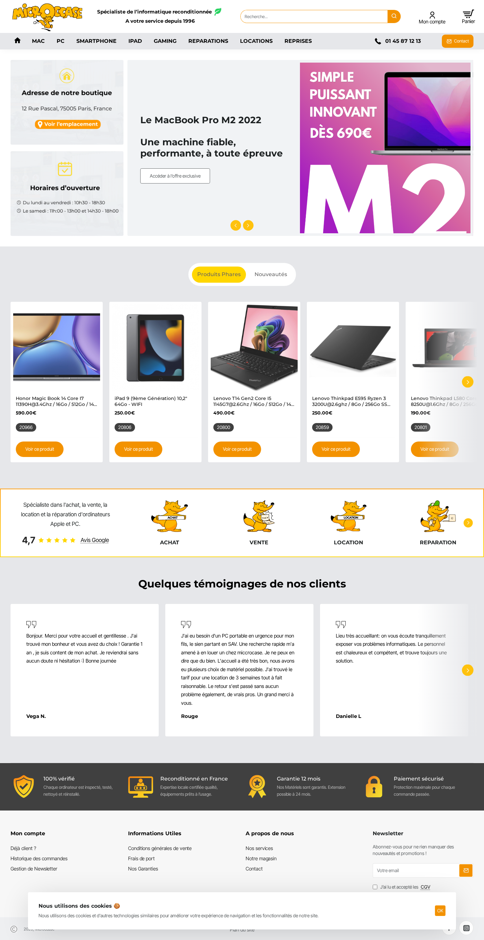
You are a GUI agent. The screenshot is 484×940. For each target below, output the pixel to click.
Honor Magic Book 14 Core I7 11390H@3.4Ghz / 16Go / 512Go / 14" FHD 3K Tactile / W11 (55, 401)
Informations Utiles (154, 833)
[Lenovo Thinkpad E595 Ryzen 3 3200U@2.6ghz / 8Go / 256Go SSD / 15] (352, 347)
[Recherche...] (394, 16)
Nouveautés (271, 274)
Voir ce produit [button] (39, 449)
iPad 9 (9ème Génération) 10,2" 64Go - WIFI (151, 401)
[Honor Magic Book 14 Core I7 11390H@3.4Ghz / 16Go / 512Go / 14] (56, 347)
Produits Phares (219, 274)
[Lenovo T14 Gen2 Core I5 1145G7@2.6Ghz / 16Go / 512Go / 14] (254, 347)
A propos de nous (270, 833)
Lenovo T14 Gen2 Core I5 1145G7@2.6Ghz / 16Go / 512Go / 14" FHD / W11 (253, 401)
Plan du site (242, 929)
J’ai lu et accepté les (404, 887)
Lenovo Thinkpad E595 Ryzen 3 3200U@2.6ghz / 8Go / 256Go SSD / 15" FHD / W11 (351, 401)
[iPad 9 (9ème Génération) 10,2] (155, 347)
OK (440, 910)
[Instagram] (466, 928)
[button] (235, 225)
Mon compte (28, 833)
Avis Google (95, 540)
